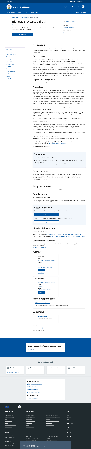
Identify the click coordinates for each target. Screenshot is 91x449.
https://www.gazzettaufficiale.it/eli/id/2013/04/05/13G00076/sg (67, 236)
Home (13, 17)
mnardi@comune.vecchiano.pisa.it (45, 267)
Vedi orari (41, 270)
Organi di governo (9, 415)
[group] (15, 371)
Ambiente (48, 419)
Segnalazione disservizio (31, 440)
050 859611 (8, 441)
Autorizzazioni (24, 17)
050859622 (40, 264)
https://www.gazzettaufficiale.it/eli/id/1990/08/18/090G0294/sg (63, 234)
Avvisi (68, 419)
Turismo (27, 425)
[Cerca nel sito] (83, 6)
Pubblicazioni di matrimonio (51, 440)
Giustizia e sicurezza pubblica (52, 415)
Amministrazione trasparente (52, 436)
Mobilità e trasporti (30, 427)
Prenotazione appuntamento (32, 438)
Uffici (6, 419)
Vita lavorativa (29, 419)
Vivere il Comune (34, 12)
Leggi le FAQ (28, 436)
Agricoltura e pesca (50, 425)
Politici (6, 423)
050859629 (40, 286)
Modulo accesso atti (43, 316)
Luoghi (68, 427)
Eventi (68, 429)
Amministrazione (11, 12)
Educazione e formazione (31, 429)
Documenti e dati (8, 427)
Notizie (68, 415)
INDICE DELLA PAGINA (10, 46)
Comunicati (69, 417)
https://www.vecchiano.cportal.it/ (58, 143)
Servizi (25, 12)
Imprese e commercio (30, 421)
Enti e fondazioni (8, 421)
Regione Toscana (9, 1)
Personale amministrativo (10, 425)
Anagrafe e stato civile (30, 415)
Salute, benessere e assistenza (52, 421)
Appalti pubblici (29, 423)
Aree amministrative (9, 417)
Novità (19, 12)
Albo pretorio (49, 438)
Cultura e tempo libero (30, 417)
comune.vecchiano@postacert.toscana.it (46, 260)
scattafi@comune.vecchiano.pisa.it (45, 289)
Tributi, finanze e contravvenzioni (53, 417)
